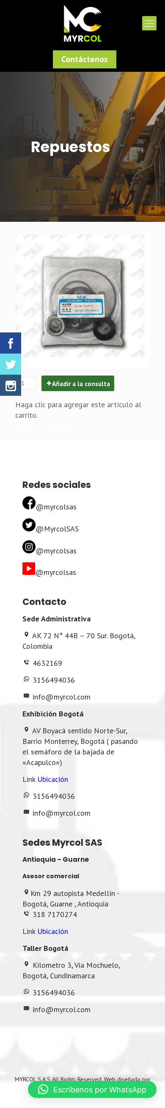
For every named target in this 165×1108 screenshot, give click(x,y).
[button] (92, 1089)
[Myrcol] (82, 23)
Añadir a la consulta (81, 384)
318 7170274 (55, 914)
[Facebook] (10, 343)
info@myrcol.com (62, 697)
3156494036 (54, 680)
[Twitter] (10, 364)
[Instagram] (10, 385)
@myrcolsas (56, 507)
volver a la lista (41, 425)
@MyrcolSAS (57, 529)
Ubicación (52, 779)
